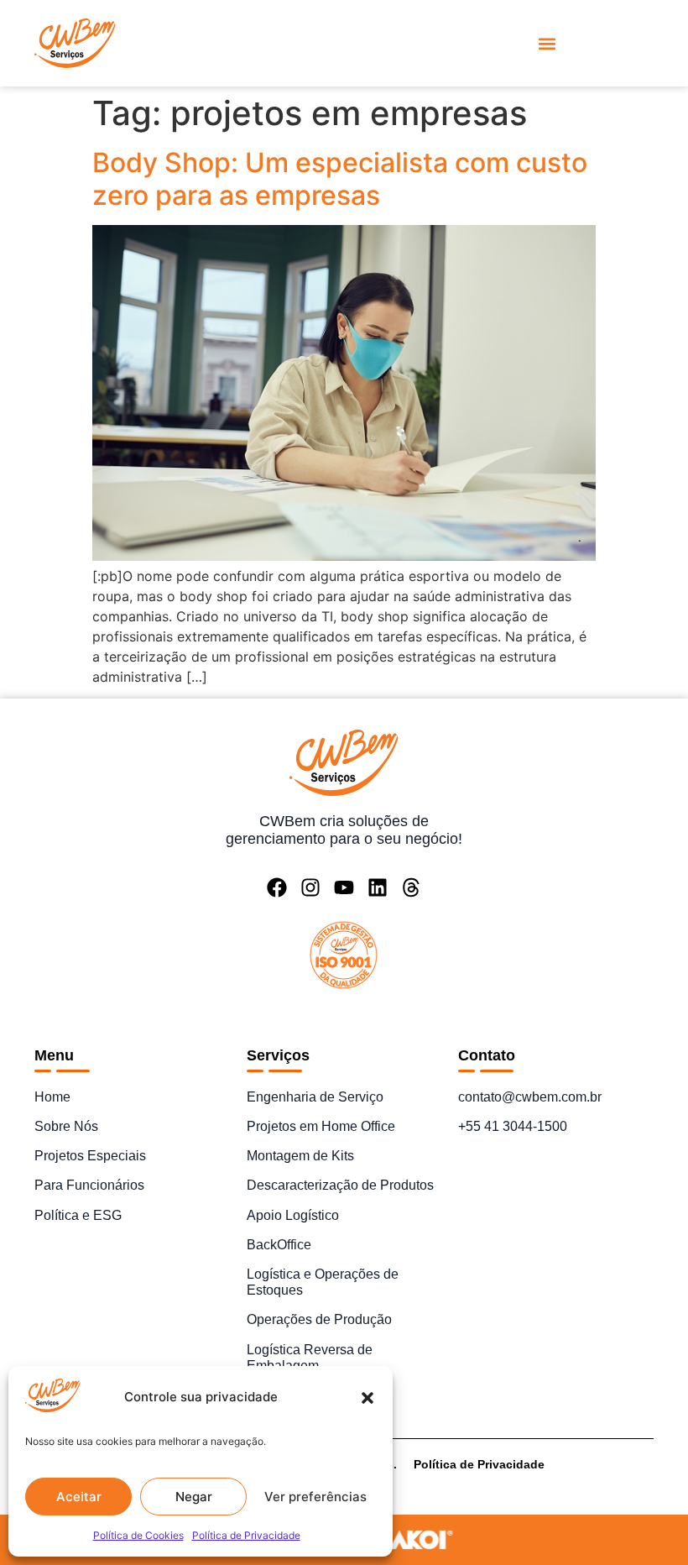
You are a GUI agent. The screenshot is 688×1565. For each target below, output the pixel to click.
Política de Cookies (138, 1535)
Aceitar (79, 1497)
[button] (367, 1398)
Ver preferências (315, 1497)
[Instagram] (310, 887)
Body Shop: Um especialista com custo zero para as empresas (339, 178)
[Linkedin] (377, 887)
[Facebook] (277, 887)
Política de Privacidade (246, 1535)
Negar (193, 1497)
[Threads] (411, 887)
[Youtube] (344, 887)
